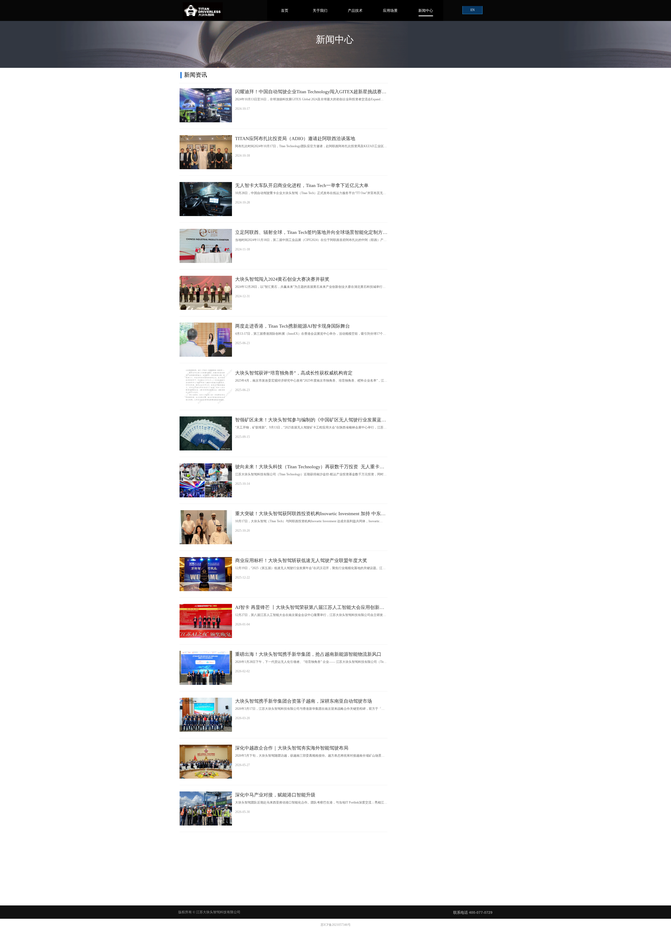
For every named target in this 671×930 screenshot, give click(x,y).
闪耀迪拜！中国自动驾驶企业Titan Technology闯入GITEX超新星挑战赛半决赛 (310, 92)
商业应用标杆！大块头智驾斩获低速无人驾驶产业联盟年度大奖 (301, 560)
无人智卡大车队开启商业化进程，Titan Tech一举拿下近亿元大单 (302, 185)
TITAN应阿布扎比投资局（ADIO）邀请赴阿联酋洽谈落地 (295, 138)
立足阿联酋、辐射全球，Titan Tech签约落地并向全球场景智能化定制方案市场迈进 (311, 233)
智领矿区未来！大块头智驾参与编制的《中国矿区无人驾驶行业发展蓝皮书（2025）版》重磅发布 (310, 420)
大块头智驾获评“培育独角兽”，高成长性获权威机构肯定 (294, 373)
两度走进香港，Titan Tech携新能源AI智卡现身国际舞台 (292, 326)
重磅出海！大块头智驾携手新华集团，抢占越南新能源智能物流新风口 (308, 654)
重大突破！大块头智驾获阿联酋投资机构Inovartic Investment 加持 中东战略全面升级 (310, 514)
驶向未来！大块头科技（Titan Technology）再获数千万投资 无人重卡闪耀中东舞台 (309, 467)
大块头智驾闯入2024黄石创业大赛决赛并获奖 (282, 279)
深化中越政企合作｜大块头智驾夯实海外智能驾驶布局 (291, 748)
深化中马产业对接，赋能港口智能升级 (275, 794)
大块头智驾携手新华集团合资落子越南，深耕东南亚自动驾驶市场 (303, 701)
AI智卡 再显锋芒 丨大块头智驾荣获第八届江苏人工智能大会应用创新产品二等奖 (309, 608)
